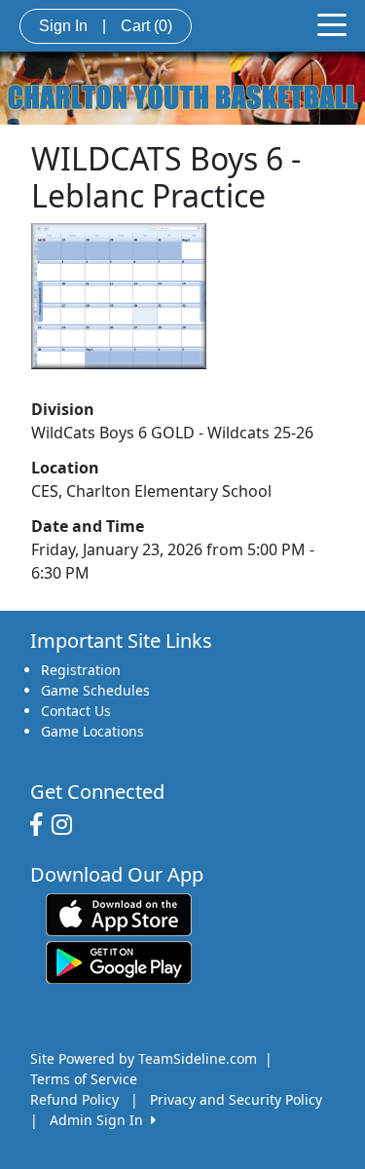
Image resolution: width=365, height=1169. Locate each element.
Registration (81, 669)
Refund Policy (74, 1099)
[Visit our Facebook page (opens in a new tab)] (41, 825)
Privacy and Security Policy (236, 1099)
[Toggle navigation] (332, 23)
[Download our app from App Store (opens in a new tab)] (119, 913)
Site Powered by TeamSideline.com (143, 1058)
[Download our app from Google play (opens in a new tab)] (119, 961)
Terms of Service (83, 1079)
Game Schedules (95, 690)
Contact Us (76, 710)
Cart (146, 26)
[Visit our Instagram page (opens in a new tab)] (67, 825)
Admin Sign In (100, 1120)
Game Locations (92, 731)
